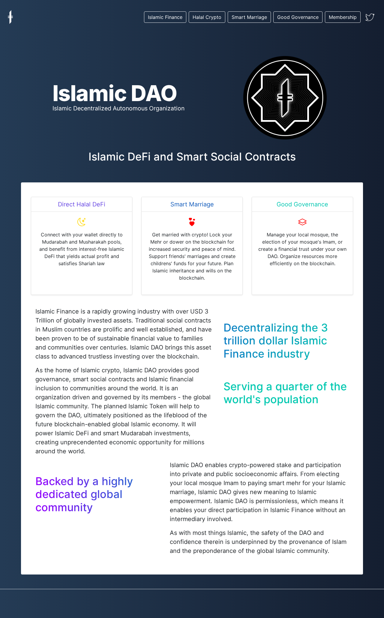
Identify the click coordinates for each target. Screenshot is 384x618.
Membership (343, 17)
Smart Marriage (249, 17)
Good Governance (298, 17)
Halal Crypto (207, 17)
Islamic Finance (165, 17)
